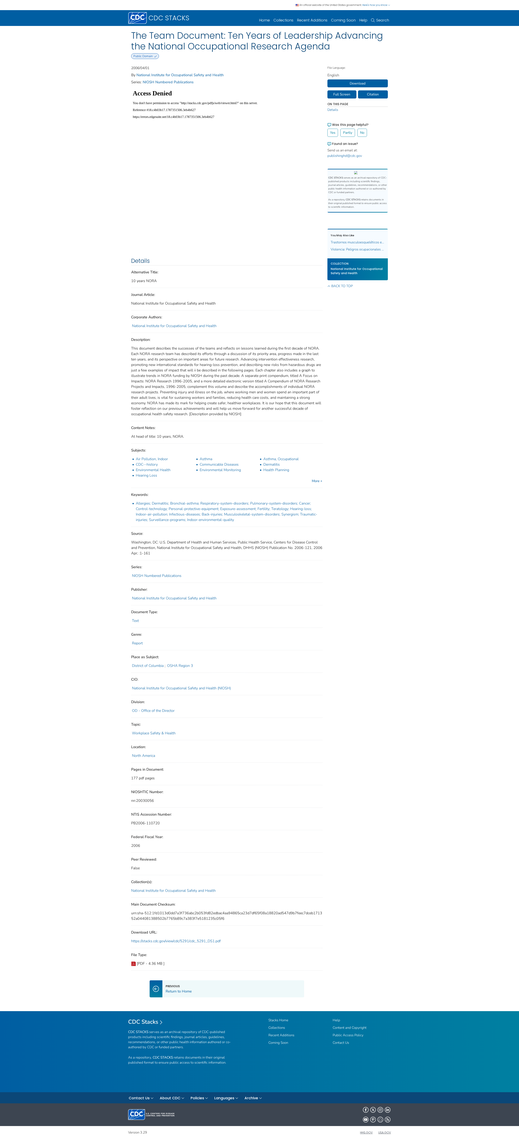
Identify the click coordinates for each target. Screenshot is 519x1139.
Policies (197, 1097)
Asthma (206, 459)
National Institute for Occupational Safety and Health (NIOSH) (181, 688)
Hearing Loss (146, 475)
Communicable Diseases (219, 464)
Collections (283, 20)
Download (358, 83)
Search (382, 20)
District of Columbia (148, 665)
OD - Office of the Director (153, 710)
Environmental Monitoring (220, 469)
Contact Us (341, 1042)
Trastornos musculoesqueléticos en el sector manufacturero (358, 242)
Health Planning (276, 469)
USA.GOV (384, 1132)
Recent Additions (312, 20)
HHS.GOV (366, 1132)
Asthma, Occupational (281, 459)
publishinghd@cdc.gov (344, 155)
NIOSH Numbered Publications (168, 82)
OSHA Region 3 (180, 665)
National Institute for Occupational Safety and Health (180, 75)
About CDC (170, 1097)
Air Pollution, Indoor (152, 459)
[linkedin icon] (387, 1110)
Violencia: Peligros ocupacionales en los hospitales (358, 249)
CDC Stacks (143, 1022)
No (362, 132)
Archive (251, 1097)
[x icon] (373, 1110)
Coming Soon (343, 20)
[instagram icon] (380, 1110)
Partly (347, 132)
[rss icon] (387, 1119)
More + (317, 481)
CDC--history (147, 464)
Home (264, 20)
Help (363, 20)
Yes (332, 132)
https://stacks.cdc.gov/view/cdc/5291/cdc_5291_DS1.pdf (176, 941)
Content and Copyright (350, 1027)
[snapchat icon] (380, 1119)
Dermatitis (271, 464)
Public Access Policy (348, 1035)
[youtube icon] (365, 1119)
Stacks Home (278, 1020)
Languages (224, 1097)
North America (143, 755)
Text (135, 620)
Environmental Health (153, 469)
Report (137, 643)
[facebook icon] (365, 1110)
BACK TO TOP (342, 286)
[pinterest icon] (373, 1119)
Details (332, 109)
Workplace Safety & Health (154, 733)
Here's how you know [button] (375, 5)
